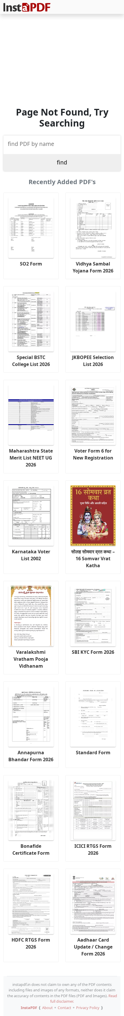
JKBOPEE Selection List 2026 (93, 360)
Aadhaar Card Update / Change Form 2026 (93, 947)
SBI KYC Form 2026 (93, 652)
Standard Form (93, 752)
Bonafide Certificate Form (31, 849)
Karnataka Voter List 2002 (31, 555)
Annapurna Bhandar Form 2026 (30, 756)
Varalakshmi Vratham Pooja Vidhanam (31, 659)
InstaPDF (29, 1007)
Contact (64, 1007)
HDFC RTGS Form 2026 (31, 943)
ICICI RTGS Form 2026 (93, 849)
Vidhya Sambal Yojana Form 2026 (93, 267)
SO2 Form (31, 264)
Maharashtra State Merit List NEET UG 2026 (31, 458)
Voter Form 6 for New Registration (93, 454)
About (47, 1007)
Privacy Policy (87, 1007)
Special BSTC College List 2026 (31, 360)
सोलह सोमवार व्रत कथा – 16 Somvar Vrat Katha (93, 558)
